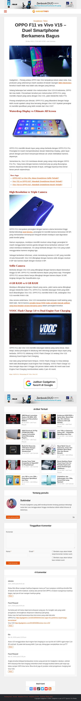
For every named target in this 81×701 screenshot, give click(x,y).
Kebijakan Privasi (23, 696)
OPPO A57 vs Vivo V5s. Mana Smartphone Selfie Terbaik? (35, 178)
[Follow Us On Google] (40, 383)
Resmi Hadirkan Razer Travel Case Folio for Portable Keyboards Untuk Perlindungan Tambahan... (64, 464)
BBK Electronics (65, 83)
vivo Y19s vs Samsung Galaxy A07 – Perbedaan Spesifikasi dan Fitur (65, 432)
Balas (10, 596)
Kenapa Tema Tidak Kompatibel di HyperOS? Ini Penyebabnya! (30, 463)
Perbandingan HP (24, 374)
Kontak (15, 696)
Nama (8, 551)
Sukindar (52, 41)
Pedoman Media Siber (46, 696)
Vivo (31, 374)
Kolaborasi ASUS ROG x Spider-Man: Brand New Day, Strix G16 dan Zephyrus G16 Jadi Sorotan (65, 419)
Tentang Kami (8, 696)
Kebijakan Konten (34, 696)
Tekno (45, 21)
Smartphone (37, 21)
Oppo (11, 374)
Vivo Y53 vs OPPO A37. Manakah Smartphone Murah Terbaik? (37, 185)
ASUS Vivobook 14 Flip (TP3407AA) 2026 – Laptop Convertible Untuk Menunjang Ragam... (29, 434)
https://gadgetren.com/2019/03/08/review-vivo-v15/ (32, 623)
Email (31, 551)
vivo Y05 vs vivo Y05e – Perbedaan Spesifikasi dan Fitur (30, 478)
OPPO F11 (16, 374)
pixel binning (27, 232)
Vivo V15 (35, 374)
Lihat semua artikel (13, 517)
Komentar (9, 532)
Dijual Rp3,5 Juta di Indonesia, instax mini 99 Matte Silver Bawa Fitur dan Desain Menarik (64, 449)
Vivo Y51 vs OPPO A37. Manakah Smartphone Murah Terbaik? (37, 181)
